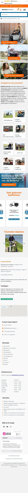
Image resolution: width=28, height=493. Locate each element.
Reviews (5, 364)
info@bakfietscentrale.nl (18, 375)
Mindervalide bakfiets (7, 152)
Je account (6, 362)
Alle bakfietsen (8, 120)
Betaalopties (6, 350)
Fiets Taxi (20, 153)
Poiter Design (19, 458)
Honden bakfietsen (18, 120)
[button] (1, 212)
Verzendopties (7, 352)
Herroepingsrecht (8, 356)
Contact (5, 360)
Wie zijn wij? (6, 346)
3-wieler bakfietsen (18, 168)
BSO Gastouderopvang (8, 135)
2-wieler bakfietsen (6, 168)
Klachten (5, 358)
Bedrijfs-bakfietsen (18, 135)
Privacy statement (8, 354)
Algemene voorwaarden (9, 348)
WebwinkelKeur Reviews (7, 465)
